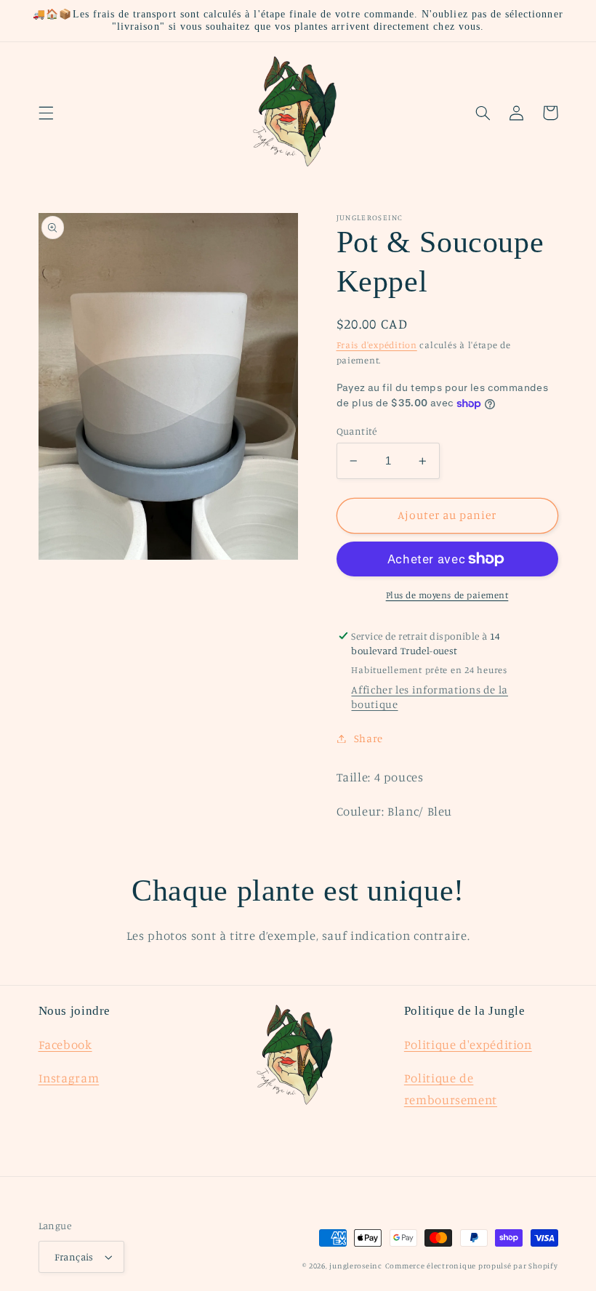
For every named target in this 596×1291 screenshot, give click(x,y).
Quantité (357, 431)
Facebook (65, 1044)
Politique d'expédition (468, 1044)
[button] (46, 112)
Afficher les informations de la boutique (429, 696)
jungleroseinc (355, 1265)
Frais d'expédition (377, 344)
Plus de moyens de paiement (447, 595)
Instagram (69, 1078)
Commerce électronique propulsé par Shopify (471, 1265)
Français (74, 1257)
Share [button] (368, 738)
